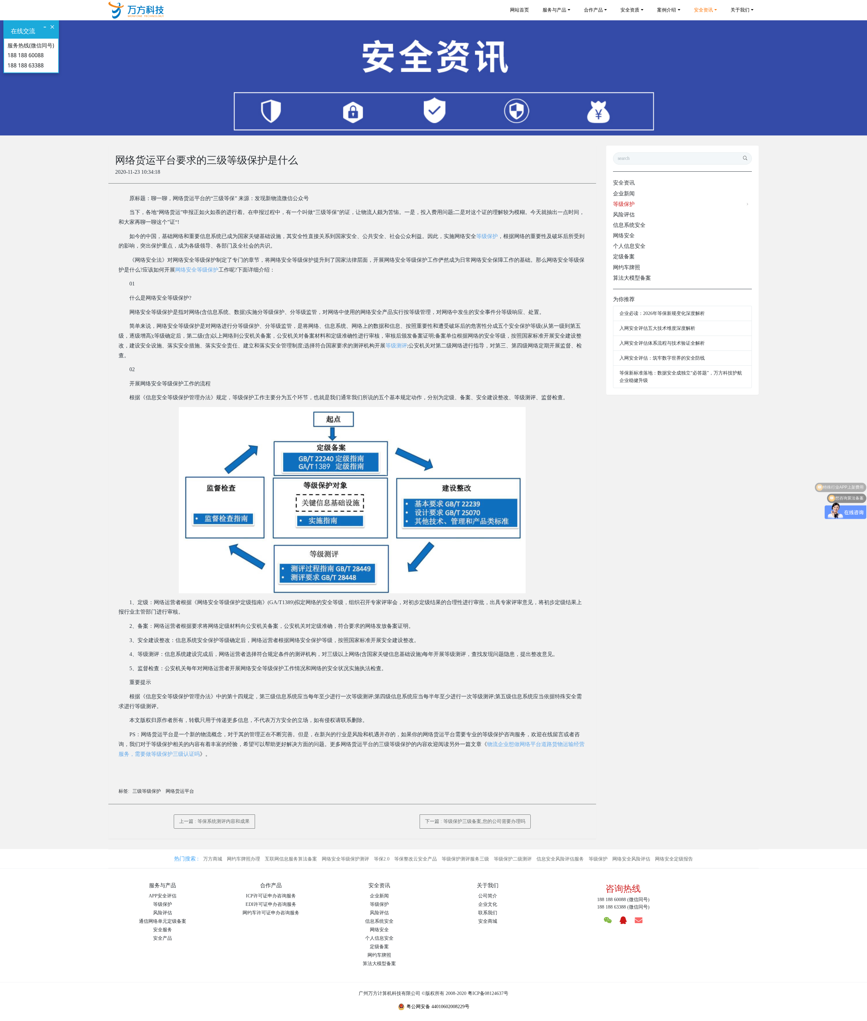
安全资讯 (624, 183)
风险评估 (624, 214)
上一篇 (214, 821)
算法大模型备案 (632, 278)
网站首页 (519, 10)
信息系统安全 (629, 225)
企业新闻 (624, 193)
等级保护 (487, 236)
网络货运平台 (180, 791)
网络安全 (624, 235)
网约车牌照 (626, 267)
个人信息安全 (629, 246)
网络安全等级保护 (196, 270)
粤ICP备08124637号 (488, 993)
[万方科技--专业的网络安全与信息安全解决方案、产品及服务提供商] (136, 10)
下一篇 (475, 821)
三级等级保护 (146, 791)
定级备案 (624, 256)
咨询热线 (623, 889)
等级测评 (396, 345)
